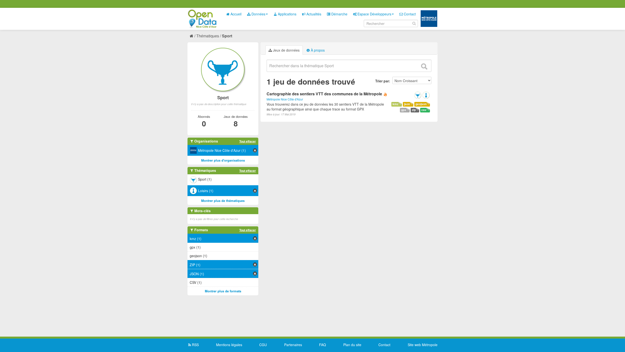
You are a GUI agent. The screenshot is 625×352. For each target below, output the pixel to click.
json (407, 104)
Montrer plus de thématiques (223, 200)
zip (414, 110)
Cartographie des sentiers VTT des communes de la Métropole (325, 94)
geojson (421, 104)
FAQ (322, 344)
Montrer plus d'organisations (223, 160)
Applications (286, 13)
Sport (227, 36)
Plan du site (352, 344)
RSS (195, 344)
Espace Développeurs (373, 13)
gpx (403, 110)
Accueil (235, 13)
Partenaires (293, 344)
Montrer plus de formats (223, 291)
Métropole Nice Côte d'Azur (285, 99)
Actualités (313, 13)
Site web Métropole (423, 344)
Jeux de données (286, 50)
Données (257, 13)
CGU (263, 344)
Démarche (338, 13)
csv (424, 110)
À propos (317, 50)
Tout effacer (247, 141)
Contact (409, 13)
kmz (395, 104)
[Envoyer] (424, 66)
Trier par (382, 80)
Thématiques (207, 36)
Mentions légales (229, 344)
